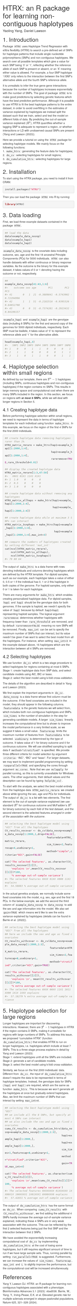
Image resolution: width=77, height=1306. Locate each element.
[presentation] (29, 123)
